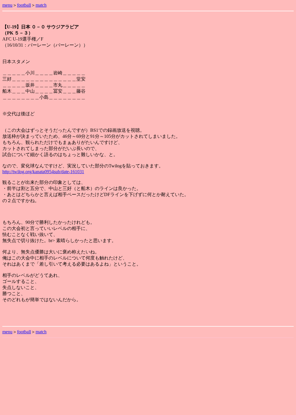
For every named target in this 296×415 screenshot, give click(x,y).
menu (7, 5)
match (41, 5)
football (24, 5)
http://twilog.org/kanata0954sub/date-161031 (43, 171)
